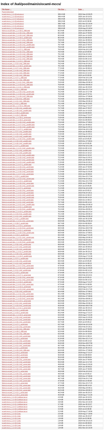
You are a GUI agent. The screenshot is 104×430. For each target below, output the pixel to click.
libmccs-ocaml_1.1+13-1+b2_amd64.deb (16, 136)
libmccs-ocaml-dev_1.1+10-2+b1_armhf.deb (18, 228)
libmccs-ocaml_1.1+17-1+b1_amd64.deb (16, 132)
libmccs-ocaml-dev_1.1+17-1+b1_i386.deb (17, 40)
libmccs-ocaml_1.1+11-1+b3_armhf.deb (16, 336)
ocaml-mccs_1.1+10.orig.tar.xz (13, 28)
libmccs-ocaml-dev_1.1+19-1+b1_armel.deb (18, 183)
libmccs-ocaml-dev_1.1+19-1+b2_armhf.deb (18, 169)
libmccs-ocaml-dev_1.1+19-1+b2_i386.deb (17, 35)
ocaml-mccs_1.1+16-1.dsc (11, 418)
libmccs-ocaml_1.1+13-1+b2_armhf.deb (16, 327)
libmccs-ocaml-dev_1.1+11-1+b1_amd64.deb (18, 204)
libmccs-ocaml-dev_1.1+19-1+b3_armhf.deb (18, 296)
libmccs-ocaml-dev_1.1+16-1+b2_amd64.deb (18, 127)
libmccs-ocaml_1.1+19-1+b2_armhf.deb (16, 362)
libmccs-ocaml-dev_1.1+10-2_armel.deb (16, 315)
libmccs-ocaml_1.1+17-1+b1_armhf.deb (16, 320)
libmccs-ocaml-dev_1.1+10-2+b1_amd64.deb (18, 209)
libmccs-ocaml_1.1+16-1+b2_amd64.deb (16, 134)
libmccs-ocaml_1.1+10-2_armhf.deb (15, 352)
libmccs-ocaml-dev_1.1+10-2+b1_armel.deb (18, 298)
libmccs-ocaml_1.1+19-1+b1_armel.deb (16, 369)
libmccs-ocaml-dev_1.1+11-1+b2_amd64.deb (18, 148)
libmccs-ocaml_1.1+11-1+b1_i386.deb (15, 101)
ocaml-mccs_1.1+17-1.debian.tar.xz (14, 407)
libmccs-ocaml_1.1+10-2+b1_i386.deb (16, 99)
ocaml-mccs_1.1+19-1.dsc (11, 425)
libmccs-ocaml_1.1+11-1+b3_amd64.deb (16, 153)
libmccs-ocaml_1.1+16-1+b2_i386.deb (16, 70)
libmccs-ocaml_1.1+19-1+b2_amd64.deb (16, 110)
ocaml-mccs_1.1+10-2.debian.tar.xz (14, 411)
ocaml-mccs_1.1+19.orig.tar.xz (13, 16)
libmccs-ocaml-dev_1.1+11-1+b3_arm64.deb (18, 195)
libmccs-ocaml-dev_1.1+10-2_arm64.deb (16, 282)
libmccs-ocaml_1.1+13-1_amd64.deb (15, 176)
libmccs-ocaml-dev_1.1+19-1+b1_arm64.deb (18, 94)
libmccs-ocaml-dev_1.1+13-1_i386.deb (16, 61)
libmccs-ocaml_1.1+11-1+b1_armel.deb (16, 388)
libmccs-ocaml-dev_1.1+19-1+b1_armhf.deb (18, 167)
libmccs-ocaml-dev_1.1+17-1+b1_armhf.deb (18, 174)
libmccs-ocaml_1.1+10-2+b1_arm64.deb (16, 305)
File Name (6, 9)
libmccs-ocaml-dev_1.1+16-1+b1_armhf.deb (18, 190)
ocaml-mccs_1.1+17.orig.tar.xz (13, 19)
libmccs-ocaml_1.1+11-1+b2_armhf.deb (16, 341)
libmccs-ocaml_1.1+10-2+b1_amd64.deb (16, 214)
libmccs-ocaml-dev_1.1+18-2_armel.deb (16, 120)
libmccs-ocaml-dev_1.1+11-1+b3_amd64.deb (18, 155)
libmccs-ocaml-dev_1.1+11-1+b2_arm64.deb (18, 197)
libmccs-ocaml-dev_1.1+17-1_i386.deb (16, 49)
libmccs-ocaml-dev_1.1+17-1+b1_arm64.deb (18, 160)
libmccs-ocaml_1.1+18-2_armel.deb (15, 357)
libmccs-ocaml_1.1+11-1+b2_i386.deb (15, 80)
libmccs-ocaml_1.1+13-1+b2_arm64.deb (16, 240)
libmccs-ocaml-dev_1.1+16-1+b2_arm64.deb (18, 157)
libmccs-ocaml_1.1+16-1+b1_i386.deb (16, 75)
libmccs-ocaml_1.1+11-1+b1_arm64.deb (16, 303)
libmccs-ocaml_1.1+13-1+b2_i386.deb (16, 63)
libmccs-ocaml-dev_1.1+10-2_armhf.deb (16, 287)
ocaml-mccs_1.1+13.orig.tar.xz (13, 24)
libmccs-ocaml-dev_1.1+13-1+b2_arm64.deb (18, 179)
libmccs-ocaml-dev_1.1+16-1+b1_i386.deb (17, 52)
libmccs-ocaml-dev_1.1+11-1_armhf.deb (16, 230)
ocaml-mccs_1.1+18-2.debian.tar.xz (14, 400)
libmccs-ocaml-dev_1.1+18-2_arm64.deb (16, 66)
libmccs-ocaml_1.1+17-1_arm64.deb (15, 258)
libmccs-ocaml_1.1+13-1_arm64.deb (15, 273)
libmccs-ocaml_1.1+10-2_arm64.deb (15, 313)
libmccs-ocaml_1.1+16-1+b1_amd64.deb (16, 143)
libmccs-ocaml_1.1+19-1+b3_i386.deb (16, 350)
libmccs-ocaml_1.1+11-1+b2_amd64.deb (16, 150)
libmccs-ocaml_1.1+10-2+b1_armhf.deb (16, 343)
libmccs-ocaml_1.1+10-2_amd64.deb (15, 235)
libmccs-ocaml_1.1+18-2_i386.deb (14, 331)
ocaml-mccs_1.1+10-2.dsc (11, 414)
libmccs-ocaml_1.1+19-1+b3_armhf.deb (16, 376)
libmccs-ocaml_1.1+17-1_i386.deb (14, 78)
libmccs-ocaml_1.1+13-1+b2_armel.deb (16, 378)
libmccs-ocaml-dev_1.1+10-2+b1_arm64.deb (18, 242)
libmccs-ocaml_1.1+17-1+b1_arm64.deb (16, 247)
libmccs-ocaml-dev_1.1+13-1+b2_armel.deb (18, 289)
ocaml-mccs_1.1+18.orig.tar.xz (13, 14)
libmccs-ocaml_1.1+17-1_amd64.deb (15, 146)
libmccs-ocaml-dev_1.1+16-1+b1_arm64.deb (18, 186)
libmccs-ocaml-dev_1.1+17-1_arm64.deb (16, 164)
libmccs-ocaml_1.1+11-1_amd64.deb (15, 219)
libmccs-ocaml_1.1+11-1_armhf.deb (15, 348)
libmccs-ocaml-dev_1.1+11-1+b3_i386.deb (17, 56)
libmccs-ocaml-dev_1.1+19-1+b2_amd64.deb (18, 47)
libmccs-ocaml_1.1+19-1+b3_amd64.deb (16, 141)
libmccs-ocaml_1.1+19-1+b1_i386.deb (16, 329)
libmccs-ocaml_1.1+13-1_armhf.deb (15, 338)
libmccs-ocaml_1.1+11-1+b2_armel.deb (16, 385)
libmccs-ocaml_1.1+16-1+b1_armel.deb (16, 374)
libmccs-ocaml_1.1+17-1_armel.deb (15, 371)
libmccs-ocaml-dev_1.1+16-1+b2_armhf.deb (18, 171)
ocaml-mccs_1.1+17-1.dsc (11, 421)
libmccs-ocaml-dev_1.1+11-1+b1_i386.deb (17, 82)
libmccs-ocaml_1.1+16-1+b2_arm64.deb (16, 244)
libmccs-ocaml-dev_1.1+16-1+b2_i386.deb (17, 42)
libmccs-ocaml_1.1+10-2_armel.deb (15, 395)
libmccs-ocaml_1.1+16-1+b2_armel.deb (16, 364)
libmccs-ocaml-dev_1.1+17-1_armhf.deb (16, 188)
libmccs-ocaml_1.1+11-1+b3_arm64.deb (16, 263)
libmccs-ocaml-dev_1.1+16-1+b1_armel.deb (18, 277)
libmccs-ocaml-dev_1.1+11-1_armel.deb (16, 308)
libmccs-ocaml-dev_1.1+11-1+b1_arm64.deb (18, 237)
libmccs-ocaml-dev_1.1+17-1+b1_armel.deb (18, 266)
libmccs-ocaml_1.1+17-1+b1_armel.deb (16, 367)
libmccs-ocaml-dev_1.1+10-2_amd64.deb (17, 256)
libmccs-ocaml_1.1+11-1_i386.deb (14, 103)
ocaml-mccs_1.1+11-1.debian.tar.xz (14, 404)
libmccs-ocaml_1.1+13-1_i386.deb (14, 89)
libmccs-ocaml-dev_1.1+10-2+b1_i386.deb (17, 85)
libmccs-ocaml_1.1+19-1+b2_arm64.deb (16, 254)
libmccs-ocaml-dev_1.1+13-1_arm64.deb (16, 212)
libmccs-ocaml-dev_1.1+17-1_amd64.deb (17, 129)
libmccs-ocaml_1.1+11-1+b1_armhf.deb (16, 345)
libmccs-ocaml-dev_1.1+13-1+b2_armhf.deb (18, 193)
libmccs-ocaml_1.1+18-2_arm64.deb (15, 223)
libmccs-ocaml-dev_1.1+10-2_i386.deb (16, 106)
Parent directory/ (8, 12)
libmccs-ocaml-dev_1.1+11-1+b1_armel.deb (18, 294)
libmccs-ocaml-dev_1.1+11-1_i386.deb (16, 87)
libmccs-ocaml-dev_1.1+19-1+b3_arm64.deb (18, 233)
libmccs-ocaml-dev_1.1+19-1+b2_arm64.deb (18, 92)
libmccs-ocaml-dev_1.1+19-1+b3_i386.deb (17, 96)
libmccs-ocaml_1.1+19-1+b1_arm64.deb (16, 249)
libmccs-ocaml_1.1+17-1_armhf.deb (15, 324)
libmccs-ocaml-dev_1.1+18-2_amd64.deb (17, 38)
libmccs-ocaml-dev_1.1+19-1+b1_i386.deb (17, 33)
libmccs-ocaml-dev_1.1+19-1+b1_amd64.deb (18, 45)
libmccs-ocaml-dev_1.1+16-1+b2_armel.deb (18, 268)
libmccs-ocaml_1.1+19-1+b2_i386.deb (16, 334)
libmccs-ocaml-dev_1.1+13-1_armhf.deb (16, 226)
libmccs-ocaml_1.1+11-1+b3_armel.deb (16, 381)
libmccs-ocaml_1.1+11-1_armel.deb (15, 392)
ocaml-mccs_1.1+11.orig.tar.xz (13, 26)
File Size (61, 9)
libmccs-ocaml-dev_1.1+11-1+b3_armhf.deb (18, 200)
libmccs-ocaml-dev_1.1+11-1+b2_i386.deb (17, 59)
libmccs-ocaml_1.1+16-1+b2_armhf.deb (16, 317)
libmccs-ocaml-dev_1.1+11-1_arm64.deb (16, 251)
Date (80, 9)
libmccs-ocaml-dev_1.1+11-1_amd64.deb (17, 207)
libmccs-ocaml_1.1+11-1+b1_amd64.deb (16, 216)
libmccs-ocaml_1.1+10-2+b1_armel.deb (16, 390)
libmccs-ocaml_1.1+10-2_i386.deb (14, 115)
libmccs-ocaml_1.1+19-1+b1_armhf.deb (16, 359)
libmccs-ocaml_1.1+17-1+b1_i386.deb (16, 68)
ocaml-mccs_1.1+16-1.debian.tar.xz (14, 409)
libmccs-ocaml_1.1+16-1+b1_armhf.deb (16, 322)
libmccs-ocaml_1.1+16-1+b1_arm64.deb (16, 261)
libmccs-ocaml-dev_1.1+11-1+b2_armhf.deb (18, 202)
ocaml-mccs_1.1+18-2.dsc (11, 423)
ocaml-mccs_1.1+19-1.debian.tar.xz (14, 397)
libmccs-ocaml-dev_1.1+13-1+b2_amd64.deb (18, 162)
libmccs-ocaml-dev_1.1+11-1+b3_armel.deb (18, 284)
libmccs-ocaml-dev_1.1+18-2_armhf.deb (16, 117)
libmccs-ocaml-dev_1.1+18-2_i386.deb (16, 31)
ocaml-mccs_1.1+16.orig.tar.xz (13, 21)
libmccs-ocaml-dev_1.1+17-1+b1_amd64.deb (18, 125)
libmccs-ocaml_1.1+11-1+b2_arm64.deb (16, 270)
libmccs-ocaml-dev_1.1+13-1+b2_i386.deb (17, 54)
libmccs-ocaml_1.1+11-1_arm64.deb (15, 310)
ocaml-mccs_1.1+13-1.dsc (11, 428)
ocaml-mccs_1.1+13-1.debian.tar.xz (14, 402)
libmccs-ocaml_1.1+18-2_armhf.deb (15, 355)
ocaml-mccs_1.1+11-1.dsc (11, 416)
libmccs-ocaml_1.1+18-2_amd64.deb (15, 113)
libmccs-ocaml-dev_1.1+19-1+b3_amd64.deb (18, 122)
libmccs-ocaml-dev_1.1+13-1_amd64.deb (17, 181)
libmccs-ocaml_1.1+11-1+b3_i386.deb (15, 73)
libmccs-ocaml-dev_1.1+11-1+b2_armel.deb (18, 280)
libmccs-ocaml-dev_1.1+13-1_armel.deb (16, 301)
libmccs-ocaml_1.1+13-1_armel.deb (15, 383)
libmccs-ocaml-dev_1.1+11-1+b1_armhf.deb (18, 221)
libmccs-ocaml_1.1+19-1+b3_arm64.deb (16, 291)
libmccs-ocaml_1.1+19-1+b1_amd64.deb (16, 108)
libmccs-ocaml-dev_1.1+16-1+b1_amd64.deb (18, 139)
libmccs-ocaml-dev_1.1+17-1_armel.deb (16, 275)
